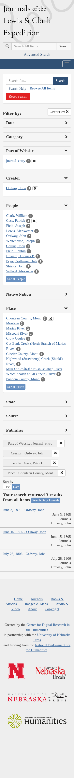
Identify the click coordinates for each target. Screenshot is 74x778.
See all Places (15, 386)
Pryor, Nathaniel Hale (21, 261)
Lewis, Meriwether (19, 231)
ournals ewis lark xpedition (27, 20)
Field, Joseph (15, 226)
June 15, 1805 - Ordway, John (24, 532)
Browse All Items (42, 88)
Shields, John (15, 266)
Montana (12, 323)
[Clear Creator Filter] (35, 188)
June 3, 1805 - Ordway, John (23, 510)
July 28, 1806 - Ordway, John (24, 554)
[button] (61, 443)
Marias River (15, 328)
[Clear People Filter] (34, 221)
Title (7, 487)
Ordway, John (16, 188)
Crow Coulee (15, 338)
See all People (16, 279)
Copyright (52, 609)
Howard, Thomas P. (20, 256)
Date (16, 487)
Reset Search (18, 96)
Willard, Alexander (19, 271)
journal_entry (15, 161)
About (32, 609)
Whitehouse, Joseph (20, 241)
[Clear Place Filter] (50, 319)
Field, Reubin (16, 251)
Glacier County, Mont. (22, 354)
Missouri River (17, 333)
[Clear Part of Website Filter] (34, 161)
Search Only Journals (45, 500)
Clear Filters (58, 112)
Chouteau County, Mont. (24, 318)
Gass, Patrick (15, 220)
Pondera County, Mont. (23, 379)
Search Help (17, 88)
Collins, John (15, 246)
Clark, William (16, 216)
